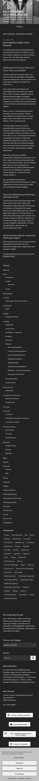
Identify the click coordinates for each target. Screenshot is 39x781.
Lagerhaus (16, 554)
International (9, 390)
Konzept (15, 550)
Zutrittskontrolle (10, 382)
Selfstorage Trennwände (12, 587)
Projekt (22, 565)
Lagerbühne (9, 325)
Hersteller (6, 321)
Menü (20, 27)
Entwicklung (8, 546)
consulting (27, 539)
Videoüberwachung (10, 598)
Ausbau (6, 535)
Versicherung (7, 518)
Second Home (9, 568)
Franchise (8, 434)
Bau (26, 535)
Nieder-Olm (22, 557)
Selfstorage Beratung (10, 494)
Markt (7, 309)
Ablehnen (19, 768)
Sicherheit (8, 340)
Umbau (7, 289)
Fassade (8, 449)
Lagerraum (26, 554)
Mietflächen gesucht (12, 398)
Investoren (6, 411)
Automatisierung (17, 535)
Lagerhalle (7, 554)
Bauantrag (11, 284)
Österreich (6, 466)
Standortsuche (10, 402)
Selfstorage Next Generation (12, 498)
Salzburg (8, 469)
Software (8, 344)
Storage (15, 591)
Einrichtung (30, 542)
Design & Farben (10, 446)
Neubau (7, 281)
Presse (5, 478)
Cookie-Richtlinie (12, 778)
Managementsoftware (15, 359)
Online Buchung (9, 561)
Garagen (6, 313)
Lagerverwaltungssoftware (16, 355)
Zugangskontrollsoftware (16, 374)
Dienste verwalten (19, 757)
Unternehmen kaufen (12, 422)
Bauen (5, 274)
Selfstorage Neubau (26, 580)
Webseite (8, 453)
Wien (7, 473)
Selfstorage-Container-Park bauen (16, 301)
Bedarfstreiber (7, 294)
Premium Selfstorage (11, 565)
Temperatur (6, 506)
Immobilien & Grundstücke (11, 395)
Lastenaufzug (9, 328)
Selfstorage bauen (10, 576)
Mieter (5, 458)
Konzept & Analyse (9, 427)
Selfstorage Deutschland (26, 576)
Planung (19, 561)
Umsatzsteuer (7, 510)
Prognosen (6, 482)
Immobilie (7, 550)
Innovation (6, 407)
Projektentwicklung (9, 490)
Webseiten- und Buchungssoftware (19, 370)
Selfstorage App (13, 363)
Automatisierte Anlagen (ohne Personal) (16, 44)
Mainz (6, 557)
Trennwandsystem (11, 379)
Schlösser (8, 336)
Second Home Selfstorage (24, 568)
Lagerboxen (25, 550)
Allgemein (6, 270)
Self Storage (18, 572)
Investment (9, 414)
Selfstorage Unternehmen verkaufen (17, 418)
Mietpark (6, 462)
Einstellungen (19, 774)
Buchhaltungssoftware (15, 347)
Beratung (7, 539)
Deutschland (7, 306)
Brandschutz (9, 277)
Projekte (5, 486)
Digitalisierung (19, 542)
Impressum (29, 778)
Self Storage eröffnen (11, 580)
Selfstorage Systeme (10, 502)
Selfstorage (8, 572)
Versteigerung (7, 522)
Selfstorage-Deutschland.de (15, 13)
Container (6, 298)
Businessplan (9, 430)
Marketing (6, 442)
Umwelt (5, 514)
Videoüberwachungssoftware (17, 366)
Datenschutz (21, 778)
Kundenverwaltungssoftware (17, 351)
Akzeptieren (19, 763)
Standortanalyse (10, 438)
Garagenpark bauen (11, 317)
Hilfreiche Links (8, 387)
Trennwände (23, 594)
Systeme (23, 591)
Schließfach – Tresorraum (13, 332)
